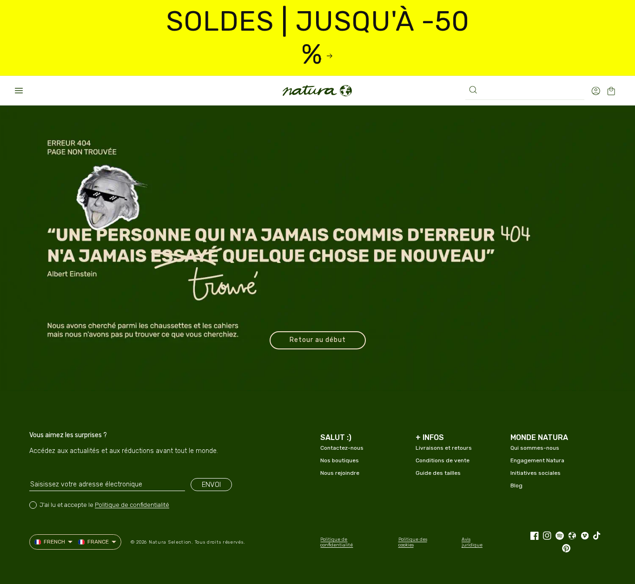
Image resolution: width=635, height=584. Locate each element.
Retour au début (318, 340)
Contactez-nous (342, 448)
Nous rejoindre (339, 473)
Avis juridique (472, 542)
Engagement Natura (537, 460)
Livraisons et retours (444, 448)
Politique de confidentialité (132, 504)
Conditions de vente (443, 460)
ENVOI (211, 484)
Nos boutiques (339, 460)
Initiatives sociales (535, 473)
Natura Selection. (171, 542)
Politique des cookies (412, 542)
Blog (516, 485)
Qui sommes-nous (534, 448)
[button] (18, 90)
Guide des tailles (438, 473)
